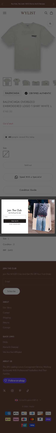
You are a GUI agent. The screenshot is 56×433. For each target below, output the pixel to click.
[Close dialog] (53, 201)
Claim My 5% (14, 221)
